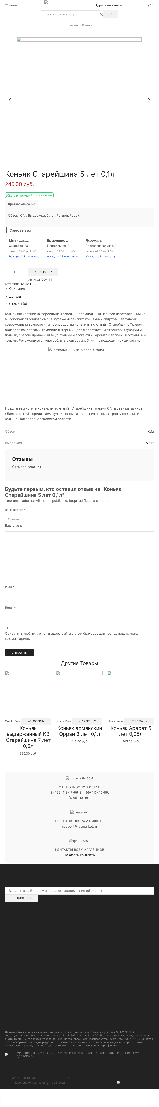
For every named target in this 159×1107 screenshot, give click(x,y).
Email (10, 608)
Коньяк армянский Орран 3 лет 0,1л (79, 731)
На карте (15, 256)
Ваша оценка (15, 509)
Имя (9, 587)
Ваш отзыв (15, 525)
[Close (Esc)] (0, 1101)
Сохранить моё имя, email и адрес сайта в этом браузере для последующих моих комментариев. (71, 636)
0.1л (151, 431)
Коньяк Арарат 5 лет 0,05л (131, 731)
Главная (72, 25)
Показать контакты (79, 855)
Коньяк (87, 25)
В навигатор (31, 256)
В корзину (44, 271)
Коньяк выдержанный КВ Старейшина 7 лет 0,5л (28, 737)
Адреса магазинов (108, 5)
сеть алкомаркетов (53, 1078)
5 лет (150, 443)
